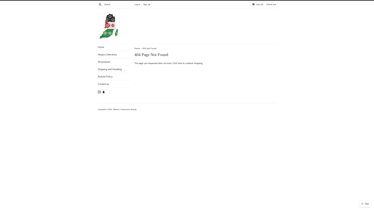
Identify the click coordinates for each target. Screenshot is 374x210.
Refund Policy (105, 76)
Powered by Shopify (128, 109)
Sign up (146, 4)
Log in (137, 4)
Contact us (103, 84)
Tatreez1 (116, 109)
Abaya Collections (107, 54)
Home (101, 47)
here (180, 63)
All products (104, 62)
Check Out (271, 4)
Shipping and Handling (110, 69)
